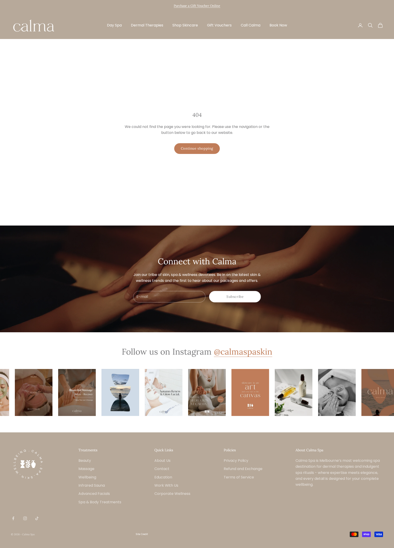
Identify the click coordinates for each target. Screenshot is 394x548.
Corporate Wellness (172, 493)
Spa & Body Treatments (99, 502)
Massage (86, 468)
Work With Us (166, 485)
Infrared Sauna (91, 485)
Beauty (84, 460)
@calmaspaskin (243, 351)
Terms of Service (239, 477)
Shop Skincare (185, 25)
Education (163, 477)
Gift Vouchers (219, 25)
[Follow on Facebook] (13, 518)
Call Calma (250, 25)
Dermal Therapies (147, 25)
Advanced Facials (94, 493)
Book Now (278, 25)
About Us (162, 460)
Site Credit (142, 534)
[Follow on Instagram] (25, 518)
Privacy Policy (236, 460)
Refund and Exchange (243, 468)
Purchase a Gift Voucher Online (197, 6)
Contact (161, 468)
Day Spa (114, 25)
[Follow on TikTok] (37, 518)
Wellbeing (87, 477)
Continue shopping (197, 148)
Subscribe (235, 296)
